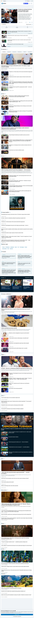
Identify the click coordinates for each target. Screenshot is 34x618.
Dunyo (3, 247)
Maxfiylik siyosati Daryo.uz (17, 612)
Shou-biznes (4, 248)
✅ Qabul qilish (17, 614)
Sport (16, 247)
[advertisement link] (25, 3)
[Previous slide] (24, 22)
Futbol (26, 247)
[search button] (29, 3)
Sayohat (11, 248)
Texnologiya (22, 247)
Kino (8, 248)
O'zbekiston (7, 247)
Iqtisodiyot (12, 247)
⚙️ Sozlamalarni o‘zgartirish (17, 616)
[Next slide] (30, 22)
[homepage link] (4, 3)
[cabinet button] (31, 3)
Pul (18, 247)
